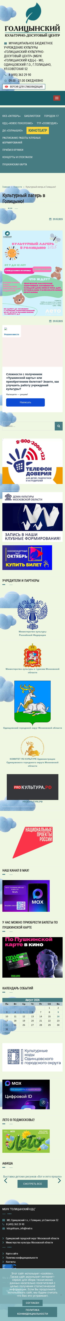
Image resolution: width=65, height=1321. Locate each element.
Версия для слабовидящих (26, 86)
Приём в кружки (12, 149)
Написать (25, 402)
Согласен (32, 1302)
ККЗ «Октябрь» (11, 116)
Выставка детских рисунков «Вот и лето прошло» (32, 1176)
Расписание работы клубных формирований (21, 140)
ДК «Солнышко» (12, 130)
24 (7, 1025)
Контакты (11, 1261)
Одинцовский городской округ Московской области (32, 1238)
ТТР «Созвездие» (47, 123)
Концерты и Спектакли (17, 157)
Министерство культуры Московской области (29, 1242)
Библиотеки (32, 116)
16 (58, 1016)
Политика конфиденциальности (22, 1257)
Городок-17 (51, 116)
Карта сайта (12, 1253)
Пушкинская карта (14, 164)
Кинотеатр (37, 130)
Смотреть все (32, 1183)
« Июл (6, 1033)
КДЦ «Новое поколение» (17, 123)
